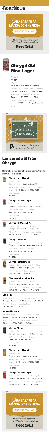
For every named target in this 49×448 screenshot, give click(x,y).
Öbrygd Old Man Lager (20, 200)
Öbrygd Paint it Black (19, 261)
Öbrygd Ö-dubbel (17, 239)
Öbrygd (14, 80)
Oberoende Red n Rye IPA (21, 278)
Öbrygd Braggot (11, 311)
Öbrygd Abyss (16, 328)
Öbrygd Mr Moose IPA (20, 223)
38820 (20, 103)
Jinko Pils (7, 294)
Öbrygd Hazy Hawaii (19, 178)
